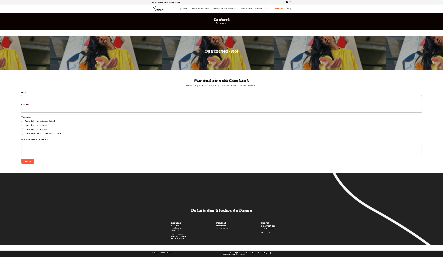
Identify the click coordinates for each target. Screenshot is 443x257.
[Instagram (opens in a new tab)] (283, 2)
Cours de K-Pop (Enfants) (36, 125)
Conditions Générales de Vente (234, 254)
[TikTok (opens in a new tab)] (289, 2)
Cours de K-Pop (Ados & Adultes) (40, 121)
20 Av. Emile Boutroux (178, 236)
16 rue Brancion (176, 228)
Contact (223, 23)
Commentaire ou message (34, 139)
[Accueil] (217, 23)
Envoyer (27, 161)
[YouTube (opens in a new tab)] (286, 2)
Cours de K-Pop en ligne (36, 129)
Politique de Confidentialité (246, 253)
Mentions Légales (264, 253)
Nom (24, 92)
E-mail (25, 105)
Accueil (225, 253)
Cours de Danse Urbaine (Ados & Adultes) (44, 133)
